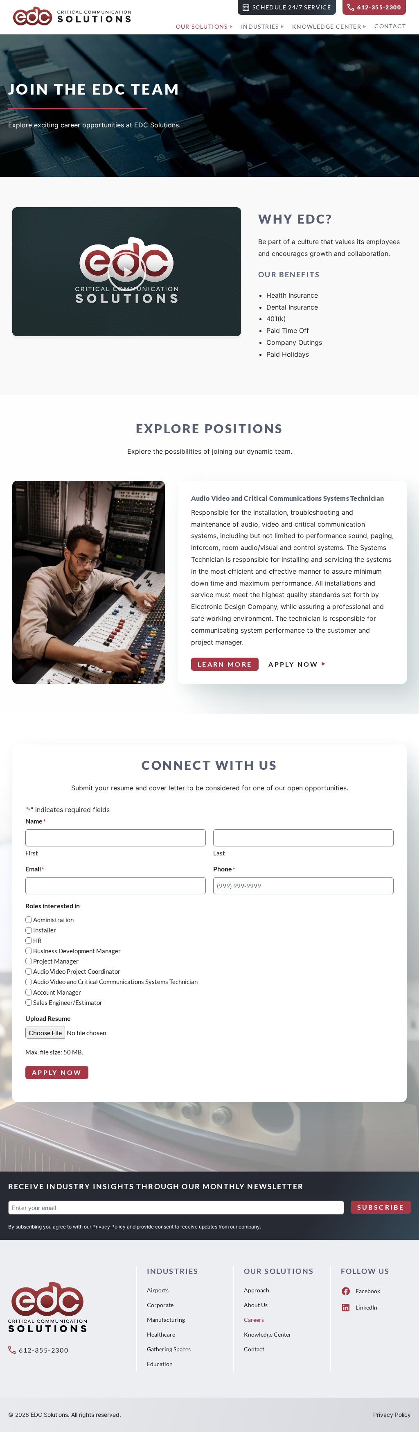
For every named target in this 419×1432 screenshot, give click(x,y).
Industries (260, 26)
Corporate (160, 1304)
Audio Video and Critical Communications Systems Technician (115, 981)
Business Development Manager (77, 951)
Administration (53, 919)
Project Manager (56, 961)
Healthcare (161, 1334)
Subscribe (380, 1207)
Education (160, 1363)
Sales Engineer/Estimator (67, 1002)
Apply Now (293, 664)
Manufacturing (166, 1319)
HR (37, 940)
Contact (390, 26)
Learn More (225, 664)
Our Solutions (202, 26)
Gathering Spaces (169, 1349)
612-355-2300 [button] (43, 1350)
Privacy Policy (109, 1227)
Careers (254, 1319)
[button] (287, 7)
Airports (158, 1290)
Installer (44, 930)
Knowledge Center (326, 26)
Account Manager (57, 992)
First (31, 853)
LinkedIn (366, 1307)
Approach (256, 1290)
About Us (256, 1304)
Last (219, 853)
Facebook (368, 1290)
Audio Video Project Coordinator (76, 971)
